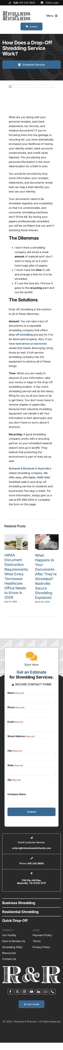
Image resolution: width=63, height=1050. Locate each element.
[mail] (45, 992)
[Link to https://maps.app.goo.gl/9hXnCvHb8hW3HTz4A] (31, 873)
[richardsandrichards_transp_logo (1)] (16, 12)
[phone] (52, 992)
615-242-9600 (27, 2)
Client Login (52, 2)
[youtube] (31, 992)
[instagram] (24, 992)
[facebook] (10, 992)
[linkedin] (38, 992)
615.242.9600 (36, 863)
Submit (31, 811)
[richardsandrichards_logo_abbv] (31, 967)
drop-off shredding (21, 334)
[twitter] (17, 992)
